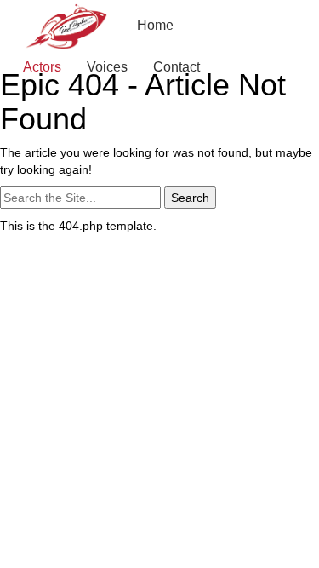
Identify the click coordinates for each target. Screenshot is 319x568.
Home (155, 25)
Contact (176, 67)
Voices (107, 67)
